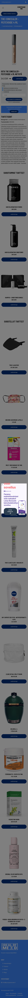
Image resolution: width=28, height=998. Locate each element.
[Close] (2, 484)
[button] (10, 511)
